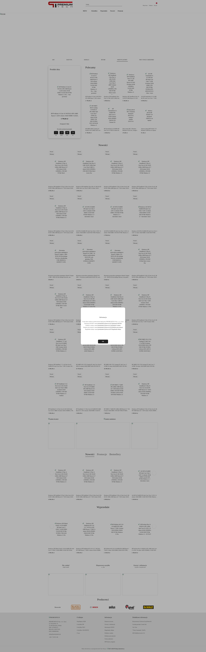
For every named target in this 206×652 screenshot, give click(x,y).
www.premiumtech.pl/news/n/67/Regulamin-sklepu (108, 329)
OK (103, 341)
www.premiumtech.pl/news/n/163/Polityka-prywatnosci (109, 327)
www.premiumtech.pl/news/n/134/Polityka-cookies (108, 325)
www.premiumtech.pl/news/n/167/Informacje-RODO (108, 323)
